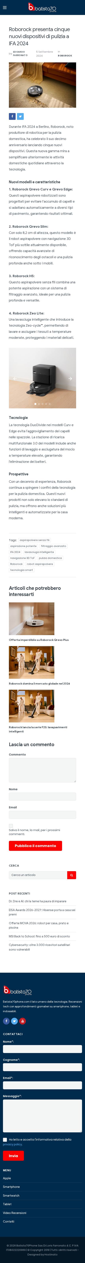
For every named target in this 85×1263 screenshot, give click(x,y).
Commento (17, 755)
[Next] (70, 378)
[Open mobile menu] (5, 8)
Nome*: (8, 1042)
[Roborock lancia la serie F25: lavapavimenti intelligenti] (42, 706)
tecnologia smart (21, 570)
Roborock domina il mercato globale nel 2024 (39, 683)
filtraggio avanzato (53, 546)
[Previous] (15, 378)
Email (13, 807)
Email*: (8, 1078)
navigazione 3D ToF (22, 558)
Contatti (8, 1221)
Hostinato (51, 1254)
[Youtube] (22, 1021)
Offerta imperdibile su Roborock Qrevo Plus (39, 640)
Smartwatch (11, 1195)
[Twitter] (14, 1021)
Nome (13, 789)
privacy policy (12, 1144)
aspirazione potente (23, 546)
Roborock (65, 55)
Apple (7, 1178)
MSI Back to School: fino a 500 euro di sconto (39, 936)
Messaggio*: (12, 1096)
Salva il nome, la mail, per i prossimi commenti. (34, 832)
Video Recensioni (14, 1213)
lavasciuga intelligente (39, 552)
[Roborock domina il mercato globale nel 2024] (42, 662)
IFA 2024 (15, 552)
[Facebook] (6, 1021)
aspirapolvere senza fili (34, 540)
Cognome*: (11, 1060)
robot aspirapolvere (40, 564)
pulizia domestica (50, 558)
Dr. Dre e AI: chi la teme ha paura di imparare (37, 901)
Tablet (7, 1204)
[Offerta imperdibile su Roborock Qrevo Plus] (42, 618)
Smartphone (11, 1187)
